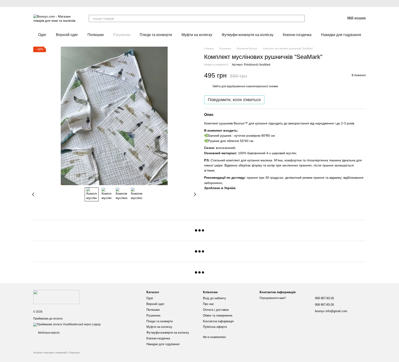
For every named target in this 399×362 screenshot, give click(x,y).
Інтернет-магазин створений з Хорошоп (56, 352)
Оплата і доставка (216, 309)
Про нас (208, 304)
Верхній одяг (67, 35)
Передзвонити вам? (273, 298)
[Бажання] (329, 18)
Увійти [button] (216, 86)
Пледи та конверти (156, 35)
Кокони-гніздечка (297, 35)
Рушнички (121, 35)
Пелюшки (96, 35)
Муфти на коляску (196, 35)
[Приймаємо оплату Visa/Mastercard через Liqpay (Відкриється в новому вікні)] (67, 324)
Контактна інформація (218, 321)
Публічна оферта (215, 327)
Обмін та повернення (217, 315)
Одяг (42, 35)
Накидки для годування (341, 35)
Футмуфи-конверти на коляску (247, 35)
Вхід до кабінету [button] (214, 298)
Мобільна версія (48, 332)
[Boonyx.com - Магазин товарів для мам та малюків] (56, 296)
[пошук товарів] (301, 18)
